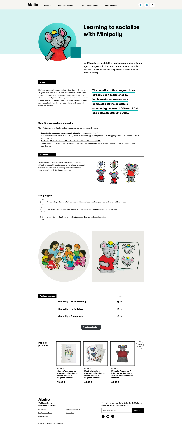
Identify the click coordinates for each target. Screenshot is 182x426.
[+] (100, 301)
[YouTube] (107, 416)
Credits (60, 423)
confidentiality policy (73, 409)
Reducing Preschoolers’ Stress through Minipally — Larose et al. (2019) (69, 133)
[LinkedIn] (112, 416)
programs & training (90, 5)
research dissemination (67, 5)
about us (47, 5)
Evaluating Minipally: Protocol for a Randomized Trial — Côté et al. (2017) (70, 141)
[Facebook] (103, 416)
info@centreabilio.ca (45, 413)
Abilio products (111, 5)
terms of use (70, 413)
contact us (42, 409)
